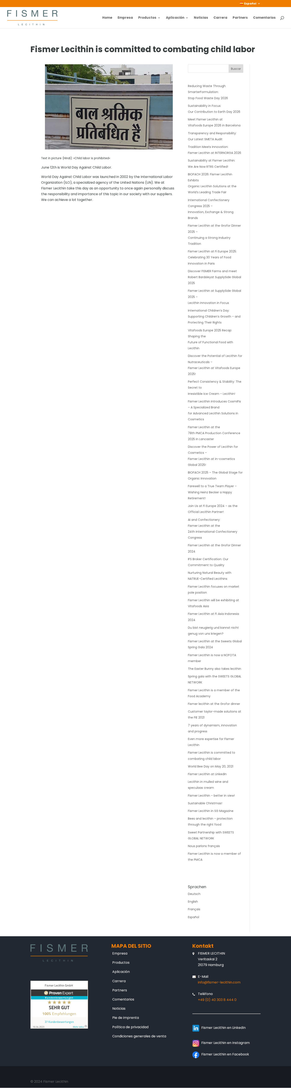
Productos (147, 18)
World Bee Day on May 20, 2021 (210, 766)
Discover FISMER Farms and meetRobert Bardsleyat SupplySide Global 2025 (214, 277)
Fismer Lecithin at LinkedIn (207, 774)
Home (107, 18)
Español (193, 917)
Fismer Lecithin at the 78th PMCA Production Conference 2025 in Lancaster (214, 433)
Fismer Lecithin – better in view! (211, 795)
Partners (240, 18)
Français (194, 909)
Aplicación (175, 18)
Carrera (220, 18)
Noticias (201, 18)
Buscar (236, 69)
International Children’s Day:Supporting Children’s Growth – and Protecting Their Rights (214, 316)
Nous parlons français (204, 846)
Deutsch (194, 894)
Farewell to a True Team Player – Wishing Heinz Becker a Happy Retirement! (212, 492)
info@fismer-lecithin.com (219, 982)
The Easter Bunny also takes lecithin (214, 669)
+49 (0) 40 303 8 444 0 (217, 999)
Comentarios (264, 18)
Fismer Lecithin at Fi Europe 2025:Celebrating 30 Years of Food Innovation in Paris (212, 257)
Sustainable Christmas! (205, 803)
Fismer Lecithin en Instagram (225, 1042)
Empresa (125, 18)
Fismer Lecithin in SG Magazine (210, 811)
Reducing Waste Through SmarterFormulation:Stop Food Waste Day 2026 (208, 92)
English (193, 901)
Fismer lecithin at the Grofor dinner (214, 704)
